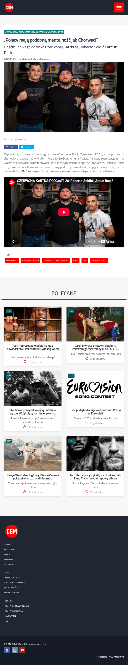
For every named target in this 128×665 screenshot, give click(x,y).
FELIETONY (9, 559)
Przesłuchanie (12, 577)
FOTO (7, 554)
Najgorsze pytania (14, 582)
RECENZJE (9, 564)
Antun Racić (12, 260)
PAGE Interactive (116, 657)
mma (75, 260)
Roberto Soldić (99, 260)
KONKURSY (9, 549)
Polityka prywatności (16, 606)
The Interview (11, 592)
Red (85, 260)
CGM (9, 311)
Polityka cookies (13, 611)
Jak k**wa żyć (11, 587)
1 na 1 (7, 572)
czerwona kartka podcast (56, 260)
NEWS (7, 544)
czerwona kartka (30, 260)
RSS (6, 621)
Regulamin (10, 616)
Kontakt (8, 601)
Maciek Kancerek (41, 59)
